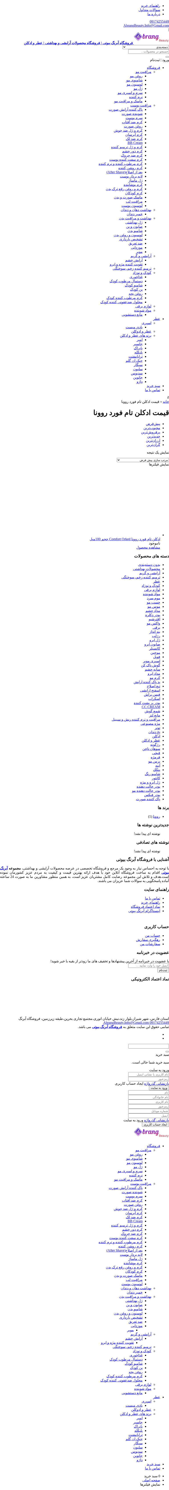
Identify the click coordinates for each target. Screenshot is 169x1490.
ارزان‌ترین (153, 440)
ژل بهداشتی (134, 222)
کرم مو (155, 678)
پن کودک (136, 289)
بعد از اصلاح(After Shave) (125, 172)
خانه (166, 402)
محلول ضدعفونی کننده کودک (121, 302)
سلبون (138, 369)
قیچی (156, 753)
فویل (156, 657)
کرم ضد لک (134, 139)
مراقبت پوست (140, 105)
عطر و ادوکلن (141, 331)
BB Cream (135, 143)
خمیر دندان (135, 214)
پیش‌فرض (153, 424)
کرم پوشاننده (133, 185)
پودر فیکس (152, 795)
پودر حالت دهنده (148, 786)
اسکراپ (154, 699)
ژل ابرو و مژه (150, 782)
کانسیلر (154, 648)
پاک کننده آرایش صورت (126, 109)
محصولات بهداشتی (146, 569)
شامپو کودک (134, 285)
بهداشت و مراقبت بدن (135, 218)
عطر (156, 319)
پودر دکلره (152, 615)
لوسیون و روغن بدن (128, 235)
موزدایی (137, 247)
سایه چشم (152, 669)
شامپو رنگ (152, 774)
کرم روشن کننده (130, 168)
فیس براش (152, 694)
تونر (157, 728)
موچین (155, 652)
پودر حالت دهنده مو (146, 791)
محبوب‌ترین (151, 428)
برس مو (154, 761)
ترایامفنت (136, 356)
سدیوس (137, 373)
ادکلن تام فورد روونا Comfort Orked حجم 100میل (125, 539)
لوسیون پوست (132, 206)
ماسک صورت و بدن (128, 197)
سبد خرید (153, 386)
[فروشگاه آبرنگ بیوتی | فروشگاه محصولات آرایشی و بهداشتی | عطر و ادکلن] (151, 1138)
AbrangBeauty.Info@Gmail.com (146, 25)
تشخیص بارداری (131, 239)
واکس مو (153, 623)
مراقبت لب (134, 201)
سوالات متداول (149, 10)
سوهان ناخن (151, 749)
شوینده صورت (132, 114)
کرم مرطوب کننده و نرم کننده (121, 164)
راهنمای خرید (150, 5)
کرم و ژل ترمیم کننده (127, 147)
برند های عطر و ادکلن (135, 335)
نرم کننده (136, 97)
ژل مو (138, 88)
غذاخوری (136, 277)
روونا (156, 816)
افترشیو (154, 619)
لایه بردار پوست (131, 176)
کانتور (156, 778)
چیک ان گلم (134, 361)
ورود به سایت (159, 1088)
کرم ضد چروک (132, 155)
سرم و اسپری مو (130, 93)
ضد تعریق (136, 243)
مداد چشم (152, 611)
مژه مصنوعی (150, 723)
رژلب (156, 636)
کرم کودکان (134, 193)
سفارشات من (150, 944)
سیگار (138, 365)
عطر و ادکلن (151, 740)
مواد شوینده (142, 310)
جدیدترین (153, 436)
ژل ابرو (154, 640)
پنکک (156, 770)
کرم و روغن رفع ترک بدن (124, 189)
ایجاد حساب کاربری (155, 1124)
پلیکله (138, 352)
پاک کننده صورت (148, 799)
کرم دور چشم (132, 151)
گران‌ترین (153, 445)
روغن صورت (133, 126)
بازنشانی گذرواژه (156, 1083)
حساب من (152, 935)
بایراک (138, 348)
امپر (140, 340)
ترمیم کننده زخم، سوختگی (132, 268)
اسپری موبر (151, 661)
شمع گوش (152, 711)
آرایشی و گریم (140, 256)
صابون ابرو (152, 644)
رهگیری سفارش (148, 940)
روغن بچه (136, 293)
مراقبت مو (143, 72)
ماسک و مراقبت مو (128, 101)
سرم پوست (134, 118)
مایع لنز (154, 715)
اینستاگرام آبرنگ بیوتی (144, 911)
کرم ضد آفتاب (132, 122)
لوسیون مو (135, 84)
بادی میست (134, 327)
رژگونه (155, 744)
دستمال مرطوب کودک (126, 281)
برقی (156, 627)
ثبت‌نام (163, 970)
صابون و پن (134, 226)
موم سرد (153, 598)
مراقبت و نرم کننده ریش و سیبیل (136, 719)
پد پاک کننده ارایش (147, 682)
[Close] (167, 1051)
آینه (157, 765)
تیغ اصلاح (153, 686)
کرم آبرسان (134, 134)
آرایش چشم (134, 260)
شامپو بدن (135, 231)
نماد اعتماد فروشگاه (145, 907)
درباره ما (153, 14)
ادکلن (156, 736)
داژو (140, 381)
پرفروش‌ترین (150, 432)
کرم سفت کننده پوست (126, 159)
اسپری (146, 323)
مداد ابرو (154, 673)
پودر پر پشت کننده (147, 703)
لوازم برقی (143, 306)
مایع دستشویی (132, 314)
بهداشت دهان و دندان (136, 210)
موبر (139, 252)
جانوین (138, 377)
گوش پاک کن (150, 665)
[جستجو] (167, 57)
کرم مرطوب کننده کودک (125, 298)
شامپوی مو (134, 80)
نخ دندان (154, 732)
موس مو (153, 606)
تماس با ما (152, 390)
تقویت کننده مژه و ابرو (126, 264)
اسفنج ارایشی (150, 690)
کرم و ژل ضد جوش (128, 130)
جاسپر (138, 344)
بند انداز (154, 632)
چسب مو (153, 602)
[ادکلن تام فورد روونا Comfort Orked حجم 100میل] (127, 535)
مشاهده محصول (148, 547)
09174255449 (159, 21)
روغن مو (136, 76)
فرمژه (155, 757)
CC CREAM (151, 707)
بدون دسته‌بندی (149, 564)
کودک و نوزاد (142, 273)
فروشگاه (153, 67)
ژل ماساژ (136, 180)
